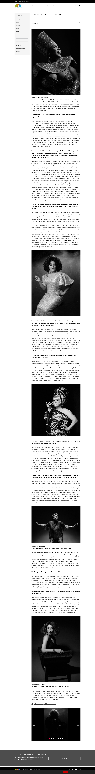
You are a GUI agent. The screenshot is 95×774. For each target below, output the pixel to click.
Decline (71, 772)
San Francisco (18, 25)
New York (17, 22)
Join (77, 5)
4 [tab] (56, 738)
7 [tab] (62, 738)
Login (75, 5)
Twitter (79, 22)
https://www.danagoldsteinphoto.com (44, 704)
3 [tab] (53, 738)
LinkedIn (79, 770)
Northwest (18, 51)
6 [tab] (60, 738)
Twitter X (72, 770)
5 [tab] (58, 738)
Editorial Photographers (20, 48)
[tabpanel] (56, 724)
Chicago (17, 34)
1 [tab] (49, 738)
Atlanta (17, 31)
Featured (17, 28)
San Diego (18, 37)
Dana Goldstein (43, 100)
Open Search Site (79, 1)
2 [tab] (51, 738)
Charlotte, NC (18, 45)
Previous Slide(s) (34, 724)
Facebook (78, 22)
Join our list (64, 758)
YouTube (76, 770)
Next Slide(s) (78, 724)
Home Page (18, 6)
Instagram (66, 770)
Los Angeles (18, 19)
